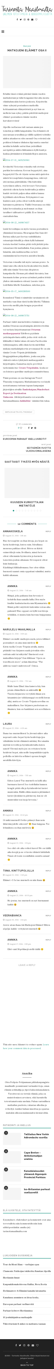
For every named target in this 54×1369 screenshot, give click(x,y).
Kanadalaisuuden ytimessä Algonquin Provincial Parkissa (35, 1174)
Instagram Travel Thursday (18, 412)
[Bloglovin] (36, 19)
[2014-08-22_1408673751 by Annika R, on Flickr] (16, 315)
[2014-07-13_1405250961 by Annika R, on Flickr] (16, 160)
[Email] (32, 19)
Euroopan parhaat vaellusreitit (18, 1304)
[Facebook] (17, 19)
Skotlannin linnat (11, 1277)
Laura (7, 723)
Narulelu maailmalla (19, 629)
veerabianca (12, 915)
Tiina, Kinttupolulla (18, 870)
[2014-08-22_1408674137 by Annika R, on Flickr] (16, 222)
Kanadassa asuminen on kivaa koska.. (21, 1297)
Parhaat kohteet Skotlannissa (18, 1310)
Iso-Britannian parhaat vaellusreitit (37, 1191)
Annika (8, 810)
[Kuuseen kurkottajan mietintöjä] (27, 483)
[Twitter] (21, 19)
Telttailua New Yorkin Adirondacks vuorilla (36, 1136)
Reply (48, 531)
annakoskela (13, 531)
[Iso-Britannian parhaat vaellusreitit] (12, 1194)
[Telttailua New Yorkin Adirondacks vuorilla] (12, 1139)
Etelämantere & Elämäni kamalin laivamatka (24, 1290)
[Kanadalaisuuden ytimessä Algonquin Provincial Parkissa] (12, 1175)
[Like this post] (23, 428)
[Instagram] (25, 19)
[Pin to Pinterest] (35, 428)
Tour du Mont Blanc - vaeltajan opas (21, 1264)
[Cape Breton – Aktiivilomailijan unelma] (12, 1157)
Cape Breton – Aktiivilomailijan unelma (33, 1155)
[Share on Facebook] (28, 428)
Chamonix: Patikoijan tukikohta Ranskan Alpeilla (27, 1271)
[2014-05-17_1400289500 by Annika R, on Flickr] (16, 291)
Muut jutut (27, 46)
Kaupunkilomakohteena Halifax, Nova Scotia (25, 1284)
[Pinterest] (28, 19)
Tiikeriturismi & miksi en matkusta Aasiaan (24, 1323)
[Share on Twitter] (32, 428)
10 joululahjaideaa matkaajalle (17, 1317)
